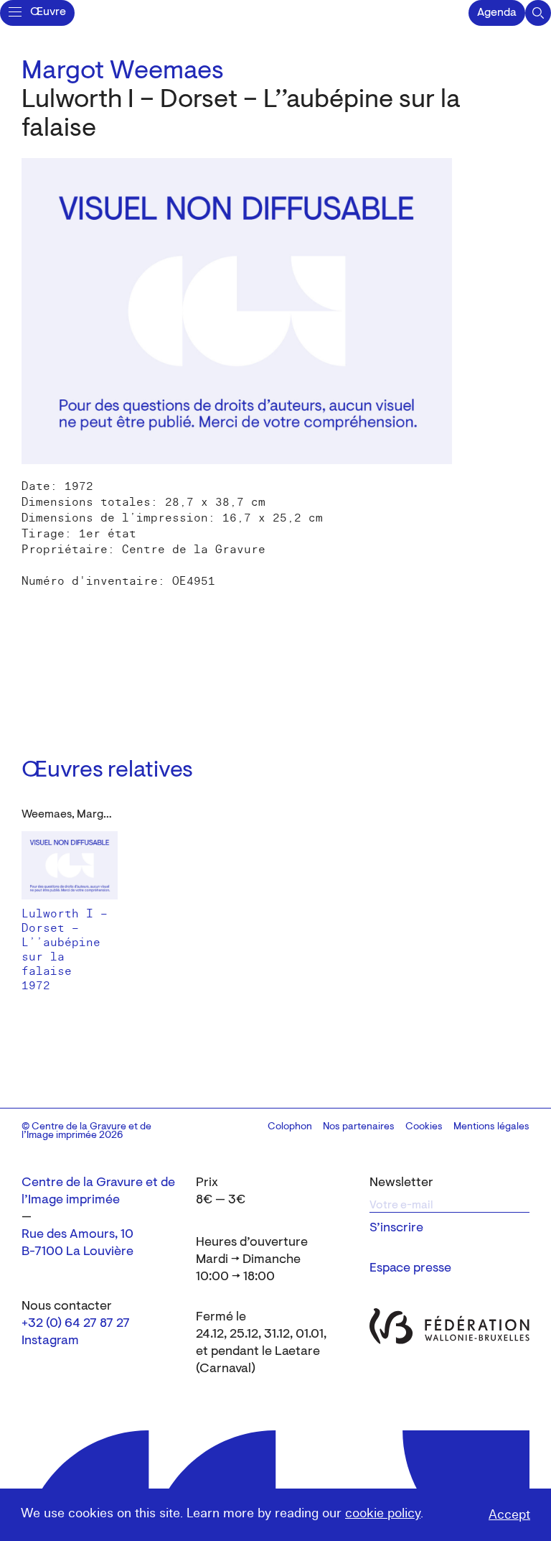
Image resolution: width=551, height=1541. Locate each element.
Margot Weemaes (123, 72)
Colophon (290, 1127)
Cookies (424, 1127)
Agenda (497, 13)
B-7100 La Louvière (77, 1252)
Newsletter (401, 1183)
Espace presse (410, 1268)
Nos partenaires (359, 1127)
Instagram (50, 1341)
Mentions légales (491, 1127)
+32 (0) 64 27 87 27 (76, 1324)
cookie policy (382, 1513)
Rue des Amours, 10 (77, 1234)
